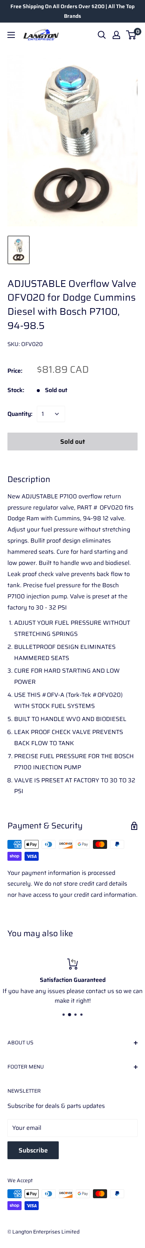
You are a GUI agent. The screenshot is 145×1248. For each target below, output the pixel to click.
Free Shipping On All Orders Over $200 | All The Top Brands (72, 11)
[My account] (116, 35)
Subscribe (33, 1150)
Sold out (72, 441)
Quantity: (19, 413)
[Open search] (102, 35)
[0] (131, 34)
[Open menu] (11, 35)
